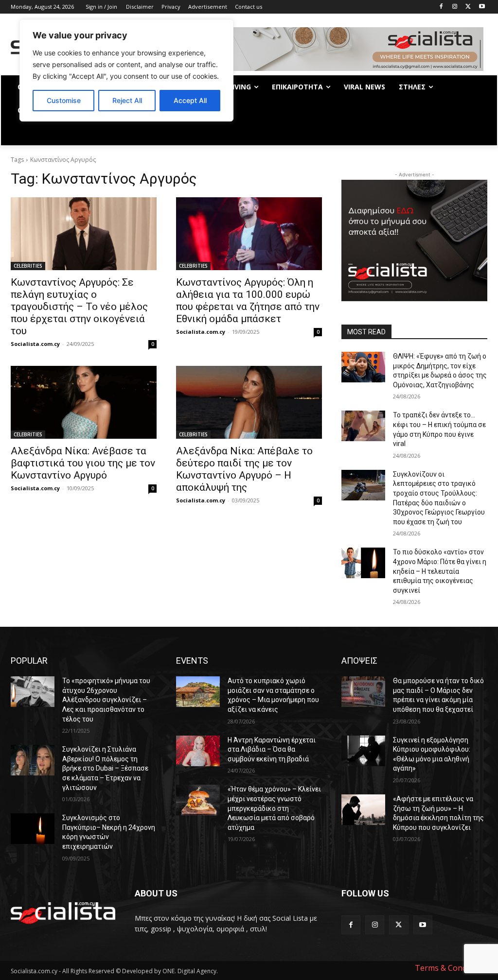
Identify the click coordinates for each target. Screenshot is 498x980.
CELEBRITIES (28, 265)
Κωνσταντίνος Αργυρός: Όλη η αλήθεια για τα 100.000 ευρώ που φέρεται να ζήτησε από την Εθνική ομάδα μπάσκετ (248, 300)
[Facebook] (441, 7)
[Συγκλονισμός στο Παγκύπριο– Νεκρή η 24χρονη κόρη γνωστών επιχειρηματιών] (32, 828)
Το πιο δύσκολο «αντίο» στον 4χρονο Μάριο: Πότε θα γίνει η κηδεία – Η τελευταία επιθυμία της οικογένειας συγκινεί (439, 571)
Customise (64, 100)
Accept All (190, 100)
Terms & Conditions (451, 968)
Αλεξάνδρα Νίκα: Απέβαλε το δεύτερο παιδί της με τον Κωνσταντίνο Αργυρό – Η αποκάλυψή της (244, 469)
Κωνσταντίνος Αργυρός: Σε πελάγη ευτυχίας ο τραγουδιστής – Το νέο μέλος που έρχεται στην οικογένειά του (79, 306)
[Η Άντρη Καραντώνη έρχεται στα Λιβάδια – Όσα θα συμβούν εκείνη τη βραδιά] (198, 751)
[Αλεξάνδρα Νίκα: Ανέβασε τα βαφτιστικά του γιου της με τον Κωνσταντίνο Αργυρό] (84, 402)
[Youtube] (481, 7)
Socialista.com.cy (35, 343)
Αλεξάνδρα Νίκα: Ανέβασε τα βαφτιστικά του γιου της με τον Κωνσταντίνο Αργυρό (83, 463)
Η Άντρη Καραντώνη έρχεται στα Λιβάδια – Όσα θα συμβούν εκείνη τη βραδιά (272, 749)
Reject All (127, 100)
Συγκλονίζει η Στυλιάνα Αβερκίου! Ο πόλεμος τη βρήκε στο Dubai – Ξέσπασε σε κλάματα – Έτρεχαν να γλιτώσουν (105, 768)
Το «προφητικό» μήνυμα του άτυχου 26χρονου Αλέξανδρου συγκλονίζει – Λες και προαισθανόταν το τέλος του (106, 699)
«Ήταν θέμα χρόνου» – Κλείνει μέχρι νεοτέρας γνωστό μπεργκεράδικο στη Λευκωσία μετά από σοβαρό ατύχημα (274, 808)
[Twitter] (468, 7)
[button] (475, 133)
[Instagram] (455, 7)
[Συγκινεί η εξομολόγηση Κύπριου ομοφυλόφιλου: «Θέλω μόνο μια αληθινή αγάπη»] (363, 751)
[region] (126, 70)
